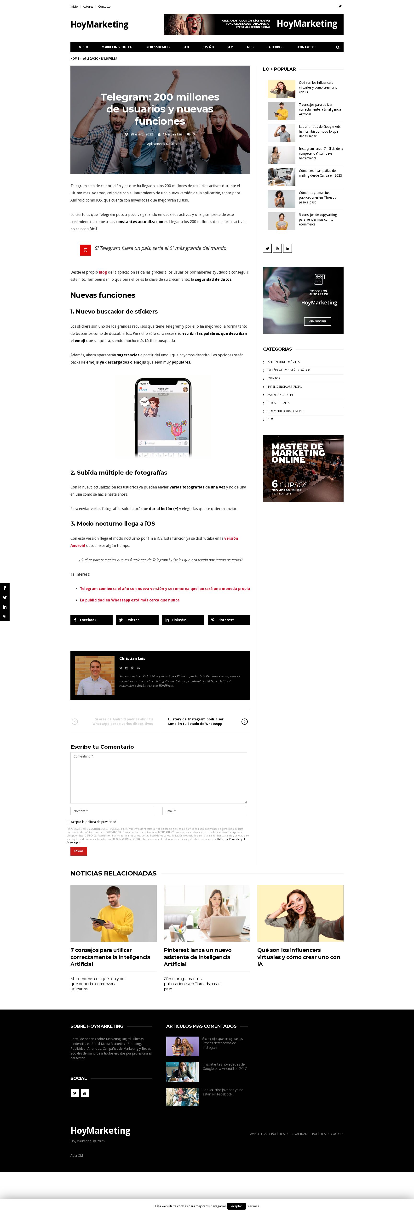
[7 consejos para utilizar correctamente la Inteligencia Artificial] (113, 913)
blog (103, 272)
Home (74, 58)
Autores (88, 6)
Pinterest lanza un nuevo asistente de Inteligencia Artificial (198, 957)
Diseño (208, 47)
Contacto (104, 6)
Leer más (253, 1206)
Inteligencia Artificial (285, 386)
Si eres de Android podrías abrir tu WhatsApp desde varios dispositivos (122, 721)
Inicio (74, 6)
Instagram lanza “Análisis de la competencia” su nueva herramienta (321, 153)
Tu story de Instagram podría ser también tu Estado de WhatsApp (195, 721)
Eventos (274, 378)
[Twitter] (340, 6)
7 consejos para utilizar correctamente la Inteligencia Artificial (320, 109)
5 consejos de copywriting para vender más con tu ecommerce (318, 219)
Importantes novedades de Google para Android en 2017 (224, 1066)
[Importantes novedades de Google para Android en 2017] (182, 1072)
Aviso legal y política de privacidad (278, 1134)
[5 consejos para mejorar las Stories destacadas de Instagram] (182, 1046)
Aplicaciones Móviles (162, 144)
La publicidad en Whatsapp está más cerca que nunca (130, 600)
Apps (250, 47)
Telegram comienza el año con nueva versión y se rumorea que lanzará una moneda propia (165, 588)
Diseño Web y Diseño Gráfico (289, 370)
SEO (186, 47)
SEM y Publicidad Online (285, 411)
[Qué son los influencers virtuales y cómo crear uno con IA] (300, 913)
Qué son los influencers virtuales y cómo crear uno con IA (318, 87)
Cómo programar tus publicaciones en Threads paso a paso (317, 197)
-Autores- (275, 47)
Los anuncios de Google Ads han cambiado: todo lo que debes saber (319, 131)
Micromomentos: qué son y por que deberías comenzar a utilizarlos (98, 983)
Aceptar (236, 1206)
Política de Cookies (328, 1134)
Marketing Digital (117, 47)
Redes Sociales (158, 47)
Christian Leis (172, 134)
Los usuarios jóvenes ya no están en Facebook (222, 1092)
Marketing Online (281, 395)
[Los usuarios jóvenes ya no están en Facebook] (182, 1097)
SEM (230, 47)
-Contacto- (306, 47)
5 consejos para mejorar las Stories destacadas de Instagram (222, 1043)
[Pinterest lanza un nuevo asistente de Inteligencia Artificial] (207, 913)
